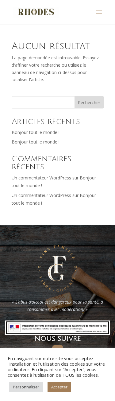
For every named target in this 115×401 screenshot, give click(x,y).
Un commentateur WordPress (41, 178)
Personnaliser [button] (26, 387)
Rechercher (89, 102)
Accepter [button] (59, 387)
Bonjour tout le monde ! (35, 132)
